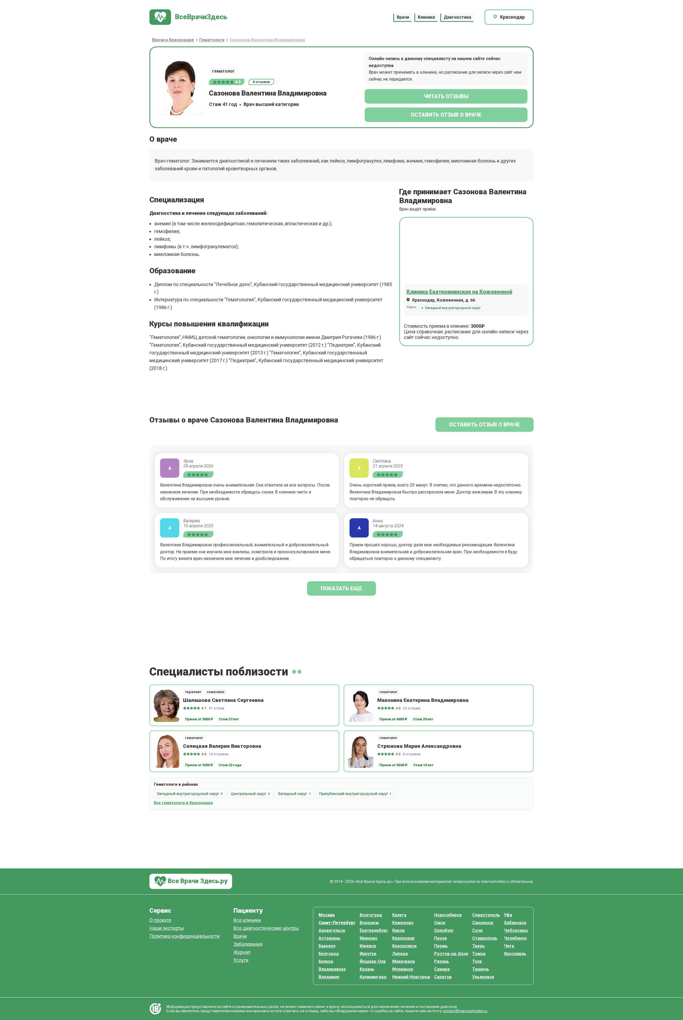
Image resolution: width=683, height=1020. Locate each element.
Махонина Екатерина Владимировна (422, 700)
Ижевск (368, 945)
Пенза (440, 938)
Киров (398, 930)
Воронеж (369, 922)
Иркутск (368, 953)
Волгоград (371, 915)
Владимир (329, 976)
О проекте (160, 920)
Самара (442, 969)
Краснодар (403, 938)
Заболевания (248, 944)
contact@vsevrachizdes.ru (465, 1011)
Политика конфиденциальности (184, 936)
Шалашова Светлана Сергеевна (223, 700)
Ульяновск (483, 976)
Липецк (400, 953)
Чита (509, 945)
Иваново (369, 938)
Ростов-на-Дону (451, 953)
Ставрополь (484, 938)
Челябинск (515, 938)
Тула (477, 961)
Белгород (329, 953)
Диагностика (457, 17)
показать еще (341, 588)
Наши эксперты (166, 928)
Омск (439, 922)
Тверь (478, 945)
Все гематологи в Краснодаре (183, 803)
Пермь (441, 945)
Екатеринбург (374, 930)
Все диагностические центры (266, 928)
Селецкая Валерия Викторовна (222, 746)
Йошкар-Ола (373, 961)
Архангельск (332, 930)
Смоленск (482, 922)
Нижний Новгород (411, 976)
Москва (327, 915)
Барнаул (327, 945)
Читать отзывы (446, 96)
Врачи (403, 17)
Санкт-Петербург (337, 922)
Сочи (477, 930)
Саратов (443, 976)
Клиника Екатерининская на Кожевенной (459, 291)
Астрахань (329, 938)
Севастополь (486, 915)
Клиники (426, 17)
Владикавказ (332, 969)
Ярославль (515, 953)
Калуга (399, 915)
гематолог (223, 71)
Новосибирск (448, 915)
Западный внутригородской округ (453, 308)
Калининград (373, 976)
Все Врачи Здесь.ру (196, 881)
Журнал (242, 952)
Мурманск (402, 969)
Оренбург (444, 930)
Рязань (441, 961)
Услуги (240, 960)
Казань (367, 969)
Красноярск (404, 945)
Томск (479, 953)
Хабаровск (515, 922)
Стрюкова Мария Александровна (419, 746)
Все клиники (247, 920)
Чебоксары (516, 930)
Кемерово (403, 922)
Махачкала (403, 961)
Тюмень (480, 969)
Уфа (508, 915)
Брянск (326, 961)
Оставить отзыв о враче (446, 115)
